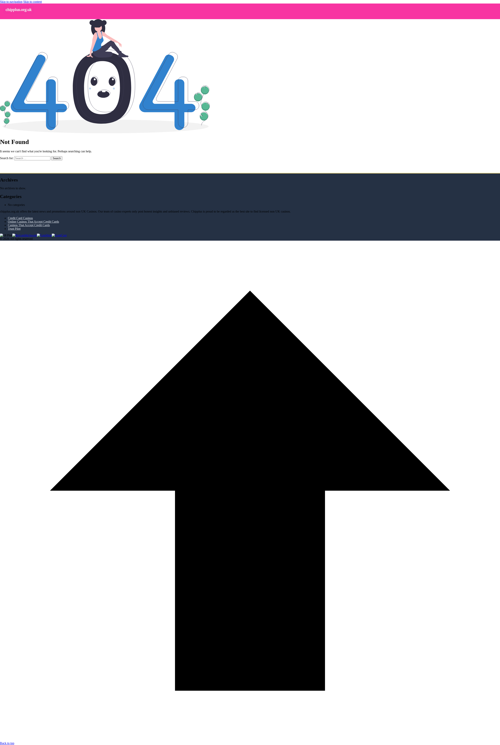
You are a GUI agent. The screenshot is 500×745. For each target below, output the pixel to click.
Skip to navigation (11, 1)
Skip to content (32, 1)
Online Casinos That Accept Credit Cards (33, 221)
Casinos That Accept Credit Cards (29, 225)
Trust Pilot (14, 228)
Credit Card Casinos (20, 218)
